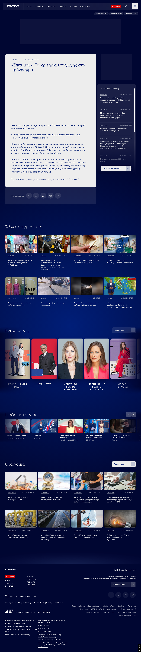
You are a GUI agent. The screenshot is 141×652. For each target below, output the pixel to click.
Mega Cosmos (109, 612)
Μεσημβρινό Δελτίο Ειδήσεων (67, 436)
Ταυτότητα (132, 606)
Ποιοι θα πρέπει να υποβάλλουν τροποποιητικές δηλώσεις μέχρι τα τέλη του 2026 (119, 499)
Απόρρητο (139, 648)
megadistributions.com (127, 615)
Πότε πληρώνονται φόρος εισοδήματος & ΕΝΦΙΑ (18, 498)
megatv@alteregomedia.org (47, 637)
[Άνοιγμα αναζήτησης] (126, 6)
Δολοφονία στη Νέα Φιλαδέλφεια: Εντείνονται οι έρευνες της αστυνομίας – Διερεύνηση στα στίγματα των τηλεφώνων (53, 265)
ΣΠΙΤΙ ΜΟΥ (74, 179)
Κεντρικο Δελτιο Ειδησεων (70, 387)
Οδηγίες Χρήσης (108, 606)
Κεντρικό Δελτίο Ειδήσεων (17, 436)
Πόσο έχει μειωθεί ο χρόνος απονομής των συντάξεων (52, 498)
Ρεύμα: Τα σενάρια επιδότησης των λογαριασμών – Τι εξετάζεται (119, 537)
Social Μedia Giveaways (127, 612)
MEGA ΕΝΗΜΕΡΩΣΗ (42, 179)
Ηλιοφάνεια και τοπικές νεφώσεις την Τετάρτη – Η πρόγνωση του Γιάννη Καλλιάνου (119, 305)
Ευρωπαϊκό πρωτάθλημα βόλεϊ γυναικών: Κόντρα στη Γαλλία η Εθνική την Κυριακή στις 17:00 (115, 100)
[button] (135, 6)
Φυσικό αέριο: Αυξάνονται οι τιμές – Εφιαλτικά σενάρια (19, 536)
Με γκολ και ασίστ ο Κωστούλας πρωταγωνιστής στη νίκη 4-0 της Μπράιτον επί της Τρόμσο (113, 115)
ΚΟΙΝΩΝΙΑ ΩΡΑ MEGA (59, 179)
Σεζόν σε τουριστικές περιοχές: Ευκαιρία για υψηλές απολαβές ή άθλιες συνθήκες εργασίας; (86, 499)
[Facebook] (29, 195)
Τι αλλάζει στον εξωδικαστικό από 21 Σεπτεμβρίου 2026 (85, 536)
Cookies (121, 606)
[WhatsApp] (43, 195)
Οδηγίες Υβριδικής (93, 612)
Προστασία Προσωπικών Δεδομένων (85, 606)
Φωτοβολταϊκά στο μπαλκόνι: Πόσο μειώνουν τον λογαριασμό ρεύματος (53, 537)
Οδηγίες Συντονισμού (128, 609)
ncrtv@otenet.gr (43, 647)
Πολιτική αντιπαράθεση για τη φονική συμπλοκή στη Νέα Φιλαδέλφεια (20, 262)
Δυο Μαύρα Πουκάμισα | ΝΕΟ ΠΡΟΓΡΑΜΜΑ (122, 436)
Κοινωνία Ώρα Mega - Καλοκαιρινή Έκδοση (94, 436)
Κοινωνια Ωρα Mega (17, 385)
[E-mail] (50, 195)
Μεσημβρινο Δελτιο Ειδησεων (97, 387)
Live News (44, 384)
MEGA (30, 179)
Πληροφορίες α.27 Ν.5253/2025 (92, 609)
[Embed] (58, 195)
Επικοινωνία (111, 609)
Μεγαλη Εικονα (123, 385)
